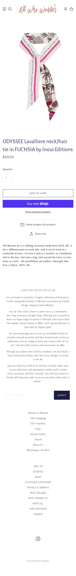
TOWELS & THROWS (38, 488)
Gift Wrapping (38, 418)
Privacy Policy (38, 434)
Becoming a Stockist (38, 450)
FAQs (38, 429)
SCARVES (38, 472)
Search (38, 440)
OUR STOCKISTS (38, 509)
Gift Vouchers (38, 424)
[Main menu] (4, 9)
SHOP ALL (38, 504)
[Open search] (10, 9)
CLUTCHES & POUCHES (38, 482)
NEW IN (38, 466)
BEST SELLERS (38, 493)
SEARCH (38, 514)
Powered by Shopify (38, 560)
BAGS (38, 477)
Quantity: (8, 169)
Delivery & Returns (38, 413)
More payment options (38, 211)
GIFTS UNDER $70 (38, 498)
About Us (38, 445)
